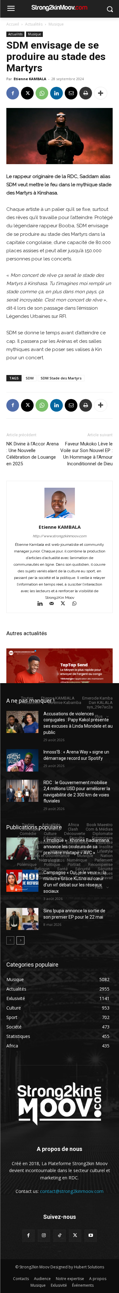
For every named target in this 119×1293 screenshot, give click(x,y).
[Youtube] (90, 1236)
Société (58, 873)
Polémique (26, 864)
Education (52, 838)
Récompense (100, 864)
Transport (84, 877)
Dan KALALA (101, 702)
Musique (56, 24)
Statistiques (102, 873)
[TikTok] (59, 1236)
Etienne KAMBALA (30, 78)
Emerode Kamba (97, 698)
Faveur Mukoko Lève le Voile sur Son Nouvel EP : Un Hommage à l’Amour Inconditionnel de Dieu (86, 454)
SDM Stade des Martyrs (61, 378)
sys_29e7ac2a (100, 707)
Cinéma (53, 829)
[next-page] (20, 940)
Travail (107, 877)
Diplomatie (103, 833)
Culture (50, 833)
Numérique (77, 860)
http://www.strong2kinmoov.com (59, 536)
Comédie (28, 833)
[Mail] (54, 604)
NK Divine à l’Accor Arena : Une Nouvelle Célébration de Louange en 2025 (32, 454)
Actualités (34, 24)
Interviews (59, 851)
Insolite (106, 846)
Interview (34, 851)
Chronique (29, 829)
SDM (30, 378)
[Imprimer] (85, 93)
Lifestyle (105, 851)
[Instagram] (44, 1236)
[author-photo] (59, 518)
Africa (73, 824)
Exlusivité (104, 842)
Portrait (74, 864)
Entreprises (102, 838)
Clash (73, 829)
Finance (31, 846)
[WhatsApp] (42, 93)
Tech (63, 877)
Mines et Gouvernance (49, 855)
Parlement (104, 860)
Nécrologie (49, 860)
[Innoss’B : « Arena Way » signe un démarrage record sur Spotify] (22, 760)
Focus (51, 846)
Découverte (74, 833)
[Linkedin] (56, 93)
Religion (42, 869)
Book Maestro (100, 824)
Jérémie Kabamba (64, 702)
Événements (77, 842)
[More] (100, 93)
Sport (78, 873)
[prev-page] (10, 940)
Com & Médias (99, 829)
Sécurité (82, 869)
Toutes (27, 698)
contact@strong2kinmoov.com (71, 1191)
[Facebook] (12, 93)
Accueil (12, 24)
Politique (52, 864)
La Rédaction (28, 702)
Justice (82, 851)
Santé (62, 869)
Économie (26, 838)
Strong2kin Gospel (34, 877)
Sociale (37, 873)
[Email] (71, 93)
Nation (107, 855)
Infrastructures (78, 846)
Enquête (76, 838)
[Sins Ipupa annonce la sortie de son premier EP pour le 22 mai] (22, 919)
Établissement (45, 842)
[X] (27, 93)
